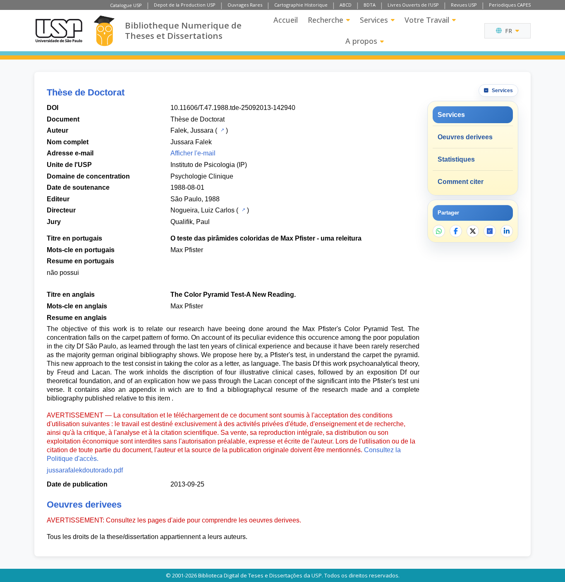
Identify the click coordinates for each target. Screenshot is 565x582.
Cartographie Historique (301, 4)
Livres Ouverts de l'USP (413, 4)
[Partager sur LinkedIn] (506, 231)
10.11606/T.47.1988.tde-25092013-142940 (232, 107)
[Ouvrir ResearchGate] (490, 231)
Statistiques (456, 159)
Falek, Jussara (191, 130)
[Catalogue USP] (221, 130)
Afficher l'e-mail (192, 153)
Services (374, 20)
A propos (361, 41)
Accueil (285, 20)
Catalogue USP (126, 5)
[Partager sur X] (473, 231)
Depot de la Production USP (184, 4)
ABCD (346, 4)
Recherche (325, 20)
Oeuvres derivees (465, 137)
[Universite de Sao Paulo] (58, 31)
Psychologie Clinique (201, 176)
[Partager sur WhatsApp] (439, 231)
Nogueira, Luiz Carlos (202, 210)
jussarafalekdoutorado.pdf (85, 470)
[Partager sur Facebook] (456, 231)
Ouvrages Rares (244, 4)
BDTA (370, 4)
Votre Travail (427, 20)
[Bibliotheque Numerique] (104, 30)
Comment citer (461, 181)
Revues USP (464, 4)
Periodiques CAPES (510, 4)
